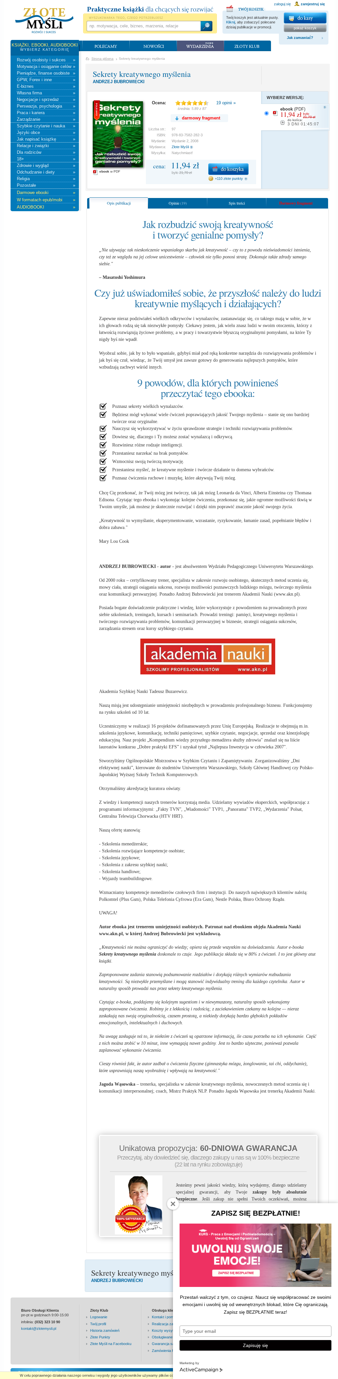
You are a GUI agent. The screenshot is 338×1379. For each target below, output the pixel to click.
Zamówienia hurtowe (168, 1351)
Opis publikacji (119, 203)
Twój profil (98, 1324)
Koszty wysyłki (164, 1330)
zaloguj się (282, 4)
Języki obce (46, 132)
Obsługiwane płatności (170, 1337)
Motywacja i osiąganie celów (46, 66)
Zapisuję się (255, 1345)
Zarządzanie (46, 119)
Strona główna (102, 58)
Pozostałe (46, 185)
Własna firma (46, 92)
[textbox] (143, 26)
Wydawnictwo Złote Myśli (44, 21)
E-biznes (46, 86)
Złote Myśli (180, 147)
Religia (46, 178)
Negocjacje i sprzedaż (46, 99)
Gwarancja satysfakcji (169, 1344)
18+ (46, 158)
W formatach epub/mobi (46, 199)
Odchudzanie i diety (46, 172)
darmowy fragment (201, 117)
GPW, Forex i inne (46, 79)
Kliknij (230, 22)
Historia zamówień (104, 1330)
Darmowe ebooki (46, 192)
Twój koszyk (245, 7)
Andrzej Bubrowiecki (119, 81)
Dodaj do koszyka (228, 169)
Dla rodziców (46, 152)
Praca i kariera (46, 112)
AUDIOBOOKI (46, 207)
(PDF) (299, 116)
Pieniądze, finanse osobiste (46, 73)
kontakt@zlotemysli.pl (38, 1328)
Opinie (178, 203)
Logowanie (98, 1317)
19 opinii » (226, 102)
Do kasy (305, 18)
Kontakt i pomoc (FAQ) (170, 1317)
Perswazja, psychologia (46, 106)
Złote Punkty (100, 1337)
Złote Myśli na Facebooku (110, 1344)
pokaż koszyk (305, 28)
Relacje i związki (46, 145)
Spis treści (237, 203)
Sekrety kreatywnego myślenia (142, 74)
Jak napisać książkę (46, 139)
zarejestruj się (313, 4)
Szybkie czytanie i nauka (46, 125)
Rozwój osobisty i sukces (46, 59)
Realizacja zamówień (169, 1324)
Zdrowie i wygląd (46, 165)
